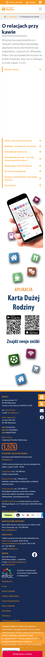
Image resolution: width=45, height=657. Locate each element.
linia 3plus (7, 534)
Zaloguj (32, 2)
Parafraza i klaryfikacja (15, 171)
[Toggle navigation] (40, 8)
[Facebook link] (34, 556)
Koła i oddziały (8, 606)
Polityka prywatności (11, 620)
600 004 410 (10, 565)
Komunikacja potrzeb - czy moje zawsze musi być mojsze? (19, 158)
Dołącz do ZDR (15, 2)
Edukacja (13, 16)
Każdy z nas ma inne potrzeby (18, 140)
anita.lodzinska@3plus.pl (16, 562)
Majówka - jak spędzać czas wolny (20, 146)
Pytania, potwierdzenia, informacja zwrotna (20, 178)
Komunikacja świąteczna (15, 151)
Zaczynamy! (10, 185)
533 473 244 (10, 410)
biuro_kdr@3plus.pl (9, 530)
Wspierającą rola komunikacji (18, 166)
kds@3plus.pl (7, 459)
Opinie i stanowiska (10, 596)
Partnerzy (6, 615)
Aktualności (7, 581)
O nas (4, 586)
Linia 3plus (6, 610)
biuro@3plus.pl (13, 413)
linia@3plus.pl (12, 549)
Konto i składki (8, 591)
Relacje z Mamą (11, 69)
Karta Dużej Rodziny (10, 601)
